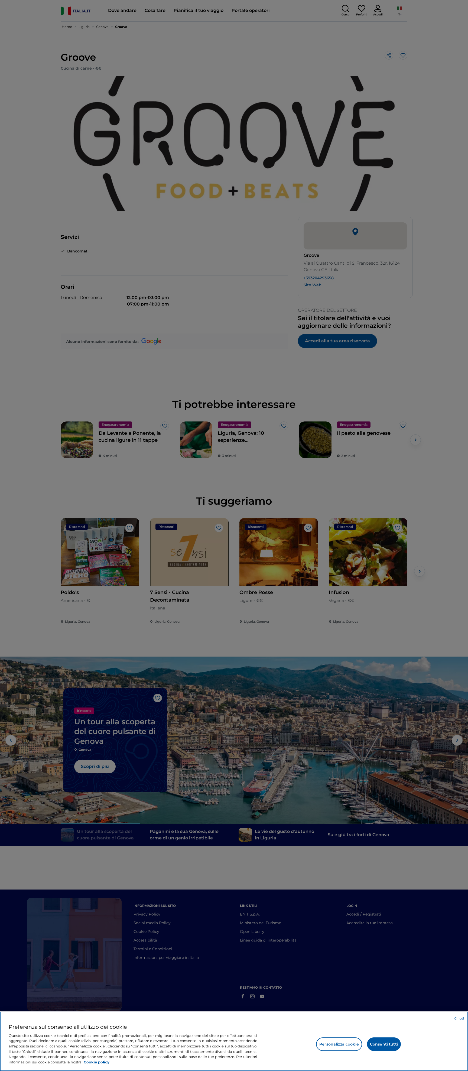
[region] (234, 1041)
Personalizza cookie (339, 1044)
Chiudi (459, 1018)
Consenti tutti (384, 1044)
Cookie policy (96, 1062)
